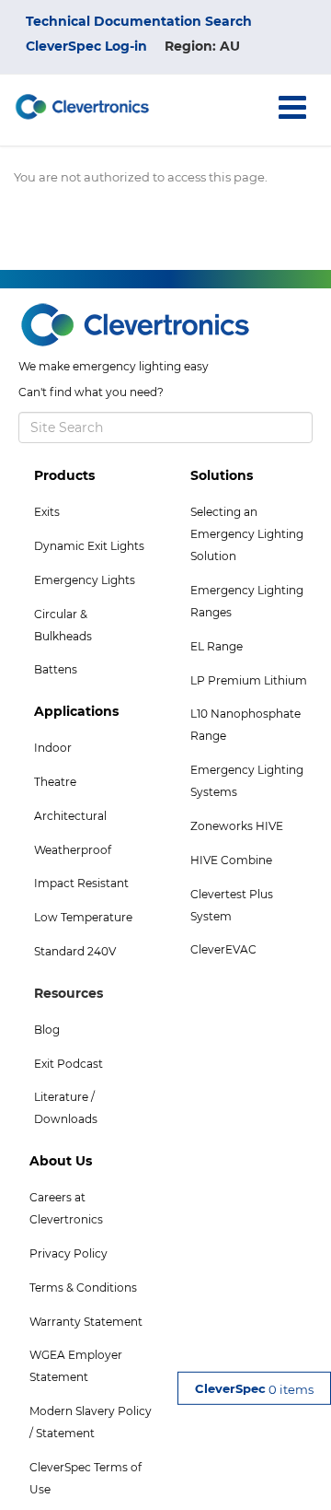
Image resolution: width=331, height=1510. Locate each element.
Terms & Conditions (83, 1287)
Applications (76, 711)
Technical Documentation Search (139, 21)
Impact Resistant (81, 883)
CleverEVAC (223, 949)
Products (64, 475)
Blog (47, 1029)
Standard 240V (75, 951)
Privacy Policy (68, 1253)
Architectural (70, 816)
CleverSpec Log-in (86, 46)
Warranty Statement (86, 1322)
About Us (60, 1161)
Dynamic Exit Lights (89, 546)
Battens (55, 669)
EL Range (216, 646)
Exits (47, 512)
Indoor (53, 748)
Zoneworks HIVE (236, 826)
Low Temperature (83, 917)
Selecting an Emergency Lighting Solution (246, 534)
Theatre (55, 782)
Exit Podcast (68, 1064)
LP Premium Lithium (248, 680)
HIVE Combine (231, 860)
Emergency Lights (84, 580)
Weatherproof (72, 850)
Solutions (221, 475)
